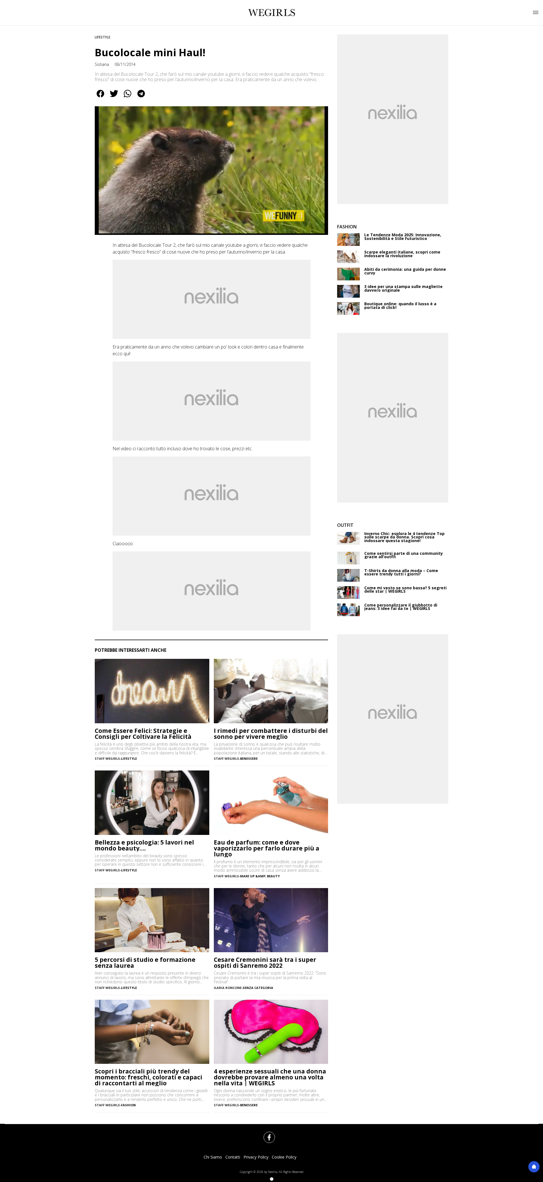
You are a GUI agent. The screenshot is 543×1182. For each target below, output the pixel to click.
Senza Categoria (258, 988)
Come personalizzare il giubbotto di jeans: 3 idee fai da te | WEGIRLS (400, 607)
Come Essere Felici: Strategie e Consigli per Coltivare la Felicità (143, 734)
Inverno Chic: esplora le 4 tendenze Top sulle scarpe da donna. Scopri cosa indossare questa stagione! (404, 537)
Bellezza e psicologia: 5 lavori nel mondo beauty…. (144, 845)
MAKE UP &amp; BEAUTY (260, 876)
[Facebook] (266, 1134)
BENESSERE (249, 758)
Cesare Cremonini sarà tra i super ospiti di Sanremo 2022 (265, 963)
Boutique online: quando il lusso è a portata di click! (400, 305)
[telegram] (141, 97)
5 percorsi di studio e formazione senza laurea (145, 963)
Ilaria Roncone (228, 988)
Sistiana (102, 64)
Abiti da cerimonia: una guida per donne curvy (405, 271)
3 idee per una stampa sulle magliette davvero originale (403, 288)
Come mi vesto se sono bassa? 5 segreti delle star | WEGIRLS (405, 589)
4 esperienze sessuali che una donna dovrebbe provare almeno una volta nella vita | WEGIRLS (270, 1077)
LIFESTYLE (102, 37)
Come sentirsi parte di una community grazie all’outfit (403, 555)
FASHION (128, 1105)
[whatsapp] (127, 97)
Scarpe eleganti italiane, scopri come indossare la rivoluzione (402, 253)
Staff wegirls (107, 758)
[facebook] (100, 97)
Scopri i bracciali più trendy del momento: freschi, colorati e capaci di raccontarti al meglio (148, 1077)
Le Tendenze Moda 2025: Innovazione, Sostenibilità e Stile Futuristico (402, 236)
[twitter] (114, 97)
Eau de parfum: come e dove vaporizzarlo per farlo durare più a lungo (266, 848)
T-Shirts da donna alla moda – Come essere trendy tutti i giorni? (401, 572)
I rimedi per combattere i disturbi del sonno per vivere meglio (271, 734)
